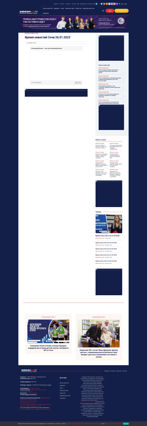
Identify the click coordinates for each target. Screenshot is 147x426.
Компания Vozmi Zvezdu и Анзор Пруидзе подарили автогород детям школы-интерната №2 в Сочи (48, 348)
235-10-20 (33, 381)
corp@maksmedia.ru (32, 393)
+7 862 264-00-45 (41, 377)
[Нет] (145, 423)
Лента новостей (103, 67)
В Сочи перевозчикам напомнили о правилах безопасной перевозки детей (109, 71)
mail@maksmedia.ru (46, 397)
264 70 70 (33, 378)
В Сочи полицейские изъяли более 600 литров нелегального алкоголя (109, 102)
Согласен (126, 423)
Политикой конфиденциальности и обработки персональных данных (83, 423)
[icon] (96, 3)
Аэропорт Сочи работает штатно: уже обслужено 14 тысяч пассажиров (101, 173)
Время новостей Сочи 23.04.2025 (106, 249)
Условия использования (44, 409)
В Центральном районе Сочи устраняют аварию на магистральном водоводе (109, 87)
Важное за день (100, 143)
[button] (78, 4)
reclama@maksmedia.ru (26, 391)
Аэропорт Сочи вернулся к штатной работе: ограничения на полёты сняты (102, 164)
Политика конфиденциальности (28, 409)
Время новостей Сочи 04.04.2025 (106, 261)
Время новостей (31, 33)
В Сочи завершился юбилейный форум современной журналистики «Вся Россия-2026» (110, 79)
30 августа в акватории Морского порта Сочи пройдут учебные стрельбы (101, 155)
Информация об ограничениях (28, 399)
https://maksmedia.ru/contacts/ (38, 389)
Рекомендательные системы (27, 402)
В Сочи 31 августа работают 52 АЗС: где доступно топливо (101, 146)
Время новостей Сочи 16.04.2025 (106, 255)
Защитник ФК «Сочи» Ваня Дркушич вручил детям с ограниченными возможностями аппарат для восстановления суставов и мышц (99, 353)
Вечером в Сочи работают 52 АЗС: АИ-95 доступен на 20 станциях (116, 164)
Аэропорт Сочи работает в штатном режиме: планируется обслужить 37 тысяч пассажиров (115, 174)
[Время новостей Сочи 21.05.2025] (109, 223)
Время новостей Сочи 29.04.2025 (106, 242)
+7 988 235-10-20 (36, 385)
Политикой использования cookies (113, 423)
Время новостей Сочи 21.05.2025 (107, 236)
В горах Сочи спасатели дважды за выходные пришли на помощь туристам (109, 95)
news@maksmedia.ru (34, 388)
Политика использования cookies (28, 401)
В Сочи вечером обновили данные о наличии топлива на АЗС (115, 155)
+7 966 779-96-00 (31, 377)
